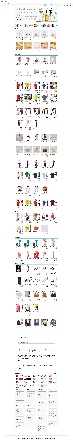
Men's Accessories (40, 396)
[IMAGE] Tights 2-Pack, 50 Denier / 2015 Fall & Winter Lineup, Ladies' (27, 115)
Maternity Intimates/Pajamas (19, 424)
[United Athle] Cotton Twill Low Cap (36, 220)
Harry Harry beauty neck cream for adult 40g (44, 246)
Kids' (28, 389)
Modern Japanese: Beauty (52, 416)
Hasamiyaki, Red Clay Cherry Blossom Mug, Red (44, 63)
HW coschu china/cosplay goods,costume (44, 193)
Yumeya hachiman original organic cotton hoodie (44, 326)
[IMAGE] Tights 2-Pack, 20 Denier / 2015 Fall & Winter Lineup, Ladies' (19, 115)
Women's (17, 389)
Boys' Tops (28, 396)
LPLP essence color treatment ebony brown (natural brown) (35, 247)
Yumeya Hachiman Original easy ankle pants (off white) (36, 326)
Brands (39, 409)
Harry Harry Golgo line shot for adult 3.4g (19, 258)
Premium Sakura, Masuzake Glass (36, 75)
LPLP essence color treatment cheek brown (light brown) (19, 247)
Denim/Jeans (17, 395)
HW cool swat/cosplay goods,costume (52, 167)
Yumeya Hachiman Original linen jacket (53, 326)
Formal (17, 397)
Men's (28, 414)
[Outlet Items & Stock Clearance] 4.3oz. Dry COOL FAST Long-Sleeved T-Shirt (27, 298)
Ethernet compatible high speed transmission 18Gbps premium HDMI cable (53, 273)
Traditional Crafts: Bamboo (52, 400)
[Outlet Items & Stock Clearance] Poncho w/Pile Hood (19, 298)
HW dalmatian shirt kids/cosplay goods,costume (44, 167)
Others (17, 402)
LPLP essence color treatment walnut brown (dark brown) (28, 247)
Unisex (17, 401)
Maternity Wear (18, 423)
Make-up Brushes (40, 410)
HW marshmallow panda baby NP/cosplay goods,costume (27, 142)
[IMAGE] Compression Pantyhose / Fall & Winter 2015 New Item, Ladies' (27, 127)
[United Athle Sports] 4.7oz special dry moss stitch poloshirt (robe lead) (19, 90)
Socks (17, 413)
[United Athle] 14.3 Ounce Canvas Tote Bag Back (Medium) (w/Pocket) (53, 220)
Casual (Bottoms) (29, 417)
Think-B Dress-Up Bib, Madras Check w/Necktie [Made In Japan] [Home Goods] (27, 154)
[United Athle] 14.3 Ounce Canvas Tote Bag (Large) (19, 232)
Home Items (39, 417)
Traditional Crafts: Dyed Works (52, 402)
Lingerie (17, 410)
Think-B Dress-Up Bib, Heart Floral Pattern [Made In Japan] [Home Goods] (36, 154)
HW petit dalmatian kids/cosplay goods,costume (19, 167)
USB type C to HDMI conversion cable (18, 284)
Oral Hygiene (39, 411)
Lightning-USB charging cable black (53, 284)
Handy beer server (18, 272)
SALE (50, 389)
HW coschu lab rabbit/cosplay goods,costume (26, 193)
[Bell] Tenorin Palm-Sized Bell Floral (36, 37)
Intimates (17, 405)
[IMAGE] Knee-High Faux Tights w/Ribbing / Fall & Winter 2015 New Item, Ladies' (36, 127)
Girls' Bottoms (29, 392)
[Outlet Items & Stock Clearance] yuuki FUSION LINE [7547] (36, 298)
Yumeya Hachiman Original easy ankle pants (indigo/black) (27, 327)
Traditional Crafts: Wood (52, 401)
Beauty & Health (40, 402)
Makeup (39, 404)
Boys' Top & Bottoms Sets (30, 398)
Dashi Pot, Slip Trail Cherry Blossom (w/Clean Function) (53, 63)
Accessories (40, 389)
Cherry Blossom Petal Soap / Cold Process (36, 49)
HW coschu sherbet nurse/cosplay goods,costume (35, 193)
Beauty (49, 422)
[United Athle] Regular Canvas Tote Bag (18, 220)
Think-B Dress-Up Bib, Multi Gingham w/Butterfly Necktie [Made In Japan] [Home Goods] (44, 154)
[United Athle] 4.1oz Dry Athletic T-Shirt (27, 101)
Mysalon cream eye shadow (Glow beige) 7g (53, 258)
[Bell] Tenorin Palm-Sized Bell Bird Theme (44, 37)
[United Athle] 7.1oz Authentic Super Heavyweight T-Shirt (52, 207)
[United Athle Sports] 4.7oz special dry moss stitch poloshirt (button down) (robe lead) (36, 90)
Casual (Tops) (28, 416)
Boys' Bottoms (29, 397)
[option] (36, 14)
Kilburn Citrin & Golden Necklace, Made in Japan (44, 232)
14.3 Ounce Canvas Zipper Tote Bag (36, 232)
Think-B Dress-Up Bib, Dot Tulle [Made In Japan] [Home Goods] (19, 154)
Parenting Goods (18, 425)
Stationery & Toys (51, 423)
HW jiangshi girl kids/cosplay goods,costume (36, 167)
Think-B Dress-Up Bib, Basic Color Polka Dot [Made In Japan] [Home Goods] (44, 142)
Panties (17, 409)
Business (28, 418)
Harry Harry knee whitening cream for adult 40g (53, 246)
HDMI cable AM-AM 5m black (44, 272)
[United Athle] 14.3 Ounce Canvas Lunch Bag (27, 232)
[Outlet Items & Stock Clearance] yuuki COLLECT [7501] (44, 298)
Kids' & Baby (50, 392)
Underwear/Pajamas (29, 419)
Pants (17, 394)
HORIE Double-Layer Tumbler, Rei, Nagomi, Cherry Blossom (18, 64)
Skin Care (39, 403)
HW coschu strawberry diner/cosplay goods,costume (19, 193)
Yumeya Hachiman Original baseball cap (19, 326)
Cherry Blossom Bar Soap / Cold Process (53, 49)
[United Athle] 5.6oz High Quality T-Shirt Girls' (53, 89)
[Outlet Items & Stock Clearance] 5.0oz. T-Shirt (27, 311)
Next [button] (58, 25)
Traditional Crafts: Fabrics (52, 403)
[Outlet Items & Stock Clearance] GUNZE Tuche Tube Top (19, 311)
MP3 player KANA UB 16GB (27, 284)
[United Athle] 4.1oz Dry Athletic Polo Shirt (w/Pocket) (53, 102)
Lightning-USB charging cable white (44, 284)
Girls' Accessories (29, 395)
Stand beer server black (27, 272)
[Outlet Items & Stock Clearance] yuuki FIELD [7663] (53, 298)
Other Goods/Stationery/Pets (42, 415)
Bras (16, 408)
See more (53, 332)
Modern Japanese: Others (52, 417)
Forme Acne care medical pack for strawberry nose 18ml (36, 259)
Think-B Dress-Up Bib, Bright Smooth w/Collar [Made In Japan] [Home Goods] (53, 142)
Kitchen (50, 418)
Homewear (17, 412)
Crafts (50, 395)
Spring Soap (25, 49)
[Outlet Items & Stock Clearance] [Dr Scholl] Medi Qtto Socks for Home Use (36, 311)
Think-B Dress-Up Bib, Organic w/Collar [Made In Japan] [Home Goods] (53, 154)
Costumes (39, 425)
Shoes (28, 420)
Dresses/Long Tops (18, 392)
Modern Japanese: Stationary (52, 415)
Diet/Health (39, 408)
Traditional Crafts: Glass (52, 405)
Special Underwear (18, 411)
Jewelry (39, 394)
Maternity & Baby (19, 419)
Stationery (39, 419)
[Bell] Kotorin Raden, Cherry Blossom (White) (19, 37)
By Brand (39, 420)
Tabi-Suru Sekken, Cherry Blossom (19, 49)
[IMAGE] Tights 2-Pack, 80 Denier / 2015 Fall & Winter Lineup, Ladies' (36, 115)
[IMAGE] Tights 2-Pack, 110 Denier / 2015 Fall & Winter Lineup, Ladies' (44, 115)
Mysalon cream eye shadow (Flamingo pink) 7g (44, 258)
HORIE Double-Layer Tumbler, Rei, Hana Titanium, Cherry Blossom (28, 64)
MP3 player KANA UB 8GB (36, 284)
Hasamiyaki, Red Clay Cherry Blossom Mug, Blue (36, 63)
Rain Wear (39, 397)
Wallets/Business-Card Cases (41, 392)
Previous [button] (14, 25)
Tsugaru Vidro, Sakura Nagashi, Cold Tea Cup (19, 75)
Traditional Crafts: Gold (52, 404)
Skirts (17, 393)
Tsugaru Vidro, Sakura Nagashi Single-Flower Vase (27, 75)
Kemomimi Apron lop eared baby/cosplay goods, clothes (19, 141)
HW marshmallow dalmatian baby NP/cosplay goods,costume (36, 142)
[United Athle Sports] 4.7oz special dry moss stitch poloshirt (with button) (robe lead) (44, 90)
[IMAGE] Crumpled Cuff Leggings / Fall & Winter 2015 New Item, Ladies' (19, 127)
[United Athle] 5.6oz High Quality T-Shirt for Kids (19, 179)
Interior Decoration (40, 418)
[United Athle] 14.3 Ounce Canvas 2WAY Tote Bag (44, 220)
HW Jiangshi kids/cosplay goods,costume (27, 167)
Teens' (28, 405)
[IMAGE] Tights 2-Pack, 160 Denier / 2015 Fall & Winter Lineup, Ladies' (53, 115)
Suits (16, 396)
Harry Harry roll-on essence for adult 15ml (27, 258)
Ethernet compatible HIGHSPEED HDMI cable (36, 272)
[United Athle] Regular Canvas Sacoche (27, 220)
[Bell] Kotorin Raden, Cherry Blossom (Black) (27, 37)
